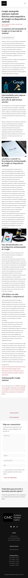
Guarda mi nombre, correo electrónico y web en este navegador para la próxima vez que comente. (13, 472)
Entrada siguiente (14, 417)
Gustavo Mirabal (5, 26)
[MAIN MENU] (25, 3)
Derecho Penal (19, 24)
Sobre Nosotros (14, 536)
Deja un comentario (6, 24)
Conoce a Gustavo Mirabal (14, 538)
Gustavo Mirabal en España (14, 540)
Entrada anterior (14, 413)
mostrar (11, 37)
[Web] (14, 465)
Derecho (13, 24)
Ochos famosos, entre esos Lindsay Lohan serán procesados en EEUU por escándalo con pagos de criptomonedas (13, 373)
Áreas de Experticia (14, 549)
